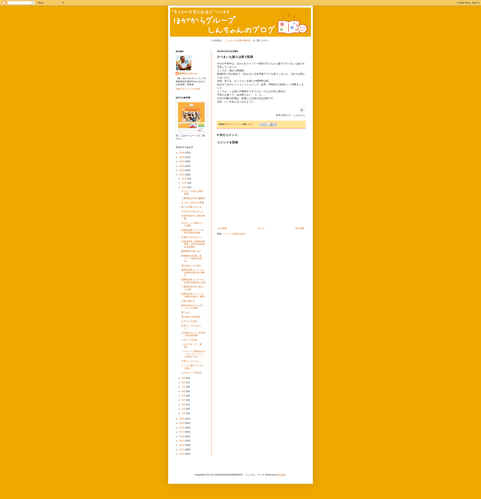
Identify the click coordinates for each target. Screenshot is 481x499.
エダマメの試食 (189, 340)
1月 (184, 413)
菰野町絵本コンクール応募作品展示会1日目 (193, 281)
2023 (182, 166)
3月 (184, 404)
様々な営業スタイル (191, 207)
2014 (182, 445)
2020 (182, 418)
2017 (182, 432)
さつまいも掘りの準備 (192, 202)
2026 (182, 152)
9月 (184, 378)
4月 (184, 400)
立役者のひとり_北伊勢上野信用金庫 (193, 334)
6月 (184, 391)
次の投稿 (222, 228)
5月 (184, 395)
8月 (184, 382)
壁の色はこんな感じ (191, 265)
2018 (182, 427)
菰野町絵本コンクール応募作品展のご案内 (192, 295)
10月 (184, 187)
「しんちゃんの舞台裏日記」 (238, 40)
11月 (184, 183)
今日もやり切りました (192, 211)
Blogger (282, 474)
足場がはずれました (191, 237)
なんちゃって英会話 (191, 372)
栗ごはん (185, 312)
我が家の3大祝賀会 (191, 317)
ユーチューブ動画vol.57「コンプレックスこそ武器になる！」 (193, 354)
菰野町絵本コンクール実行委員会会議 (192, 231)
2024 (182, 161)
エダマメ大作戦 (189, 321)
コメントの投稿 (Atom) (234, 234)
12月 (184, 178)
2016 (182, 436)
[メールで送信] (261, 124)
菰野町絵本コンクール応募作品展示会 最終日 (193, 273)
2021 (182, 174)
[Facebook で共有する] (272, 124)
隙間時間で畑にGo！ (191, 251)
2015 (182, 440)
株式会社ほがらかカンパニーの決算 (192, 306)
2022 (182, 170)
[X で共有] (268, 124)
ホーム (261, 228)
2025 (182, 157)
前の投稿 (299, 228)
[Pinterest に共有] (275, 124)
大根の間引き (188, 301)
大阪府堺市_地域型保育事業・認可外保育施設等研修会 (193, 244)
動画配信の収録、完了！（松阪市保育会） (191, 258)
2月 (184, 409)
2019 (182, 423)
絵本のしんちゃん (188, 73)
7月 (184, 387)
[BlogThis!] (264, 124)
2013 (182, 449)
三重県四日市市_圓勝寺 (193, 198)
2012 (182, 454)
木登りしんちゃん (190, 361)
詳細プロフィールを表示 (188, 89)
